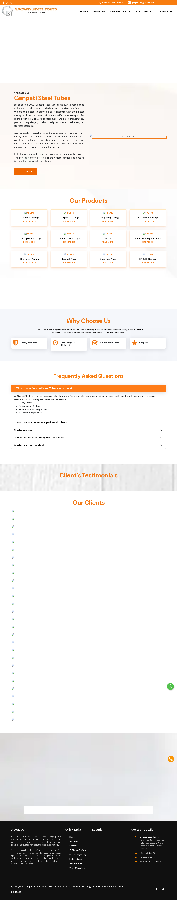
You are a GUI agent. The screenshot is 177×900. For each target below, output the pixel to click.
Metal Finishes (75, 859)
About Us (99, 11)
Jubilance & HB (75, 863)
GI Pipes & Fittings (77, 850)
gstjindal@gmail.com (143, 2)
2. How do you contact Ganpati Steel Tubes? (40, 422)
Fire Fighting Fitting (77, 854)
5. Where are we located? (29, 445)
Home (84, 11)
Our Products (120, 11)
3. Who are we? (23, 430)
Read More (29, 221)
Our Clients (143, 11)
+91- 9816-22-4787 (112, 2)
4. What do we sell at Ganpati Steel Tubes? (39, 437)
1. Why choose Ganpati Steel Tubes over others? (43, 388)
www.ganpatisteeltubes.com (151, 861)
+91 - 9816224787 (148, 853)
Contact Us (164, 11)
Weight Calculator (77, 868)
